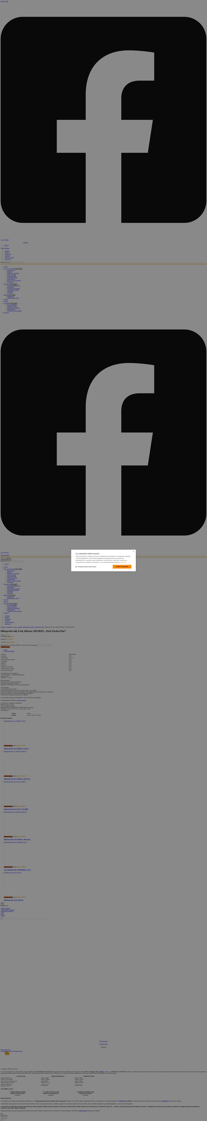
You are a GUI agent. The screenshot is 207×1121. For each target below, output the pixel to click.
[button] (86, 567)
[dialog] (103, 560)
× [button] (133, 551)
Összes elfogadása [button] (122, 566)
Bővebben (123, 562)
